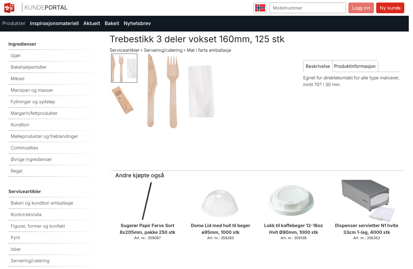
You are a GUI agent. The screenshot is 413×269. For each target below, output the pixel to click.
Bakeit (112, 23)
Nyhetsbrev (137, 23)
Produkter (14, 23)
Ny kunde (390, 8)
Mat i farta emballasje (209, 50)
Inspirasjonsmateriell (54, 23)
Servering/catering (163, 50)
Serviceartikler (125, 50)
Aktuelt (91, 23)
